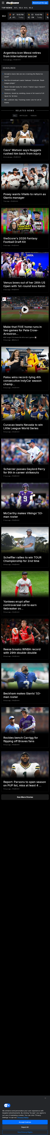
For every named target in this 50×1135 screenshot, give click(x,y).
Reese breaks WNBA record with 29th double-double (22, 651)
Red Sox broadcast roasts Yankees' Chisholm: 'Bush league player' (24, 81)
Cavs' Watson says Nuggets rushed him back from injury (22, 151)
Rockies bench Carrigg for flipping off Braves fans (20, 739)
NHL (26, 8)
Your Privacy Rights (24, 1132)
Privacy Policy (22, 1117)
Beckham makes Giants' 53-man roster (22, 695)
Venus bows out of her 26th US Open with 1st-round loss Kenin (24, 284)
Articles (24, 115)
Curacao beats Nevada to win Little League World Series (23, 426)
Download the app (40, 3)
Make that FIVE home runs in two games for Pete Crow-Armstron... (22, 330)
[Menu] (3, 3)
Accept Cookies (25, 1122)
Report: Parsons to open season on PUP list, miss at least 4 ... (24, 783)
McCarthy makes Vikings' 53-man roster (23, 515)
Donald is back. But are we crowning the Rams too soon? (23, 75)
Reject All (25, 1127)
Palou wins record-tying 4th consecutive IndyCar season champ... (22, 381)
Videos (34, 115)
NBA (21, 8)
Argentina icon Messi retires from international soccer (22, 54)
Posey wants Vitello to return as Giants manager (24, 195)
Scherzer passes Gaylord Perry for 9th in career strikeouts (24, 470)
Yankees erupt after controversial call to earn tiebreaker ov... (20, 605)
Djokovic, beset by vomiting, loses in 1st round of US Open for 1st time (24, 94)
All (15, 115)
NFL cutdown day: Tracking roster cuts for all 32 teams (22, 101)
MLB (31, 8)
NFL (16, 8)
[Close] (45, 1098)
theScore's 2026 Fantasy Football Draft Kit (20, 240)
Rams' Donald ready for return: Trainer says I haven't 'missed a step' (24, 88)
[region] (25, 1115)
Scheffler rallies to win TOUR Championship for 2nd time (22, 559)
